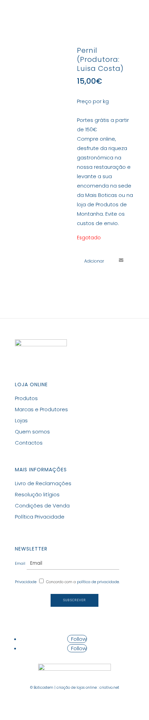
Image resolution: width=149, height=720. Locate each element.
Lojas (21, 420)
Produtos (26, 398)
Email (20, 563)
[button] (90, 261)
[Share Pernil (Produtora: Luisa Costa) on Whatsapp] (82, 272)
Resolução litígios (37, 494)
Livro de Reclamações (43, 483)
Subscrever (74, 600)
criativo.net (109, 687)
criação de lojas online (76, 687)
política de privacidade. (98, 582)
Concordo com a (83, 582)
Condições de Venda (42, 505)
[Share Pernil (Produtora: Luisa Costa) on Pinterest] (108, 260)
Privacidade (25, 582)
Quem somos (32, 431)
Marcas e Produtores (41, 409)
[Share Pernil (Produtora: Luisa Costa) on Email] (121, 260)
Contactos (29, 442)
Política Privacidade (39, 516)
